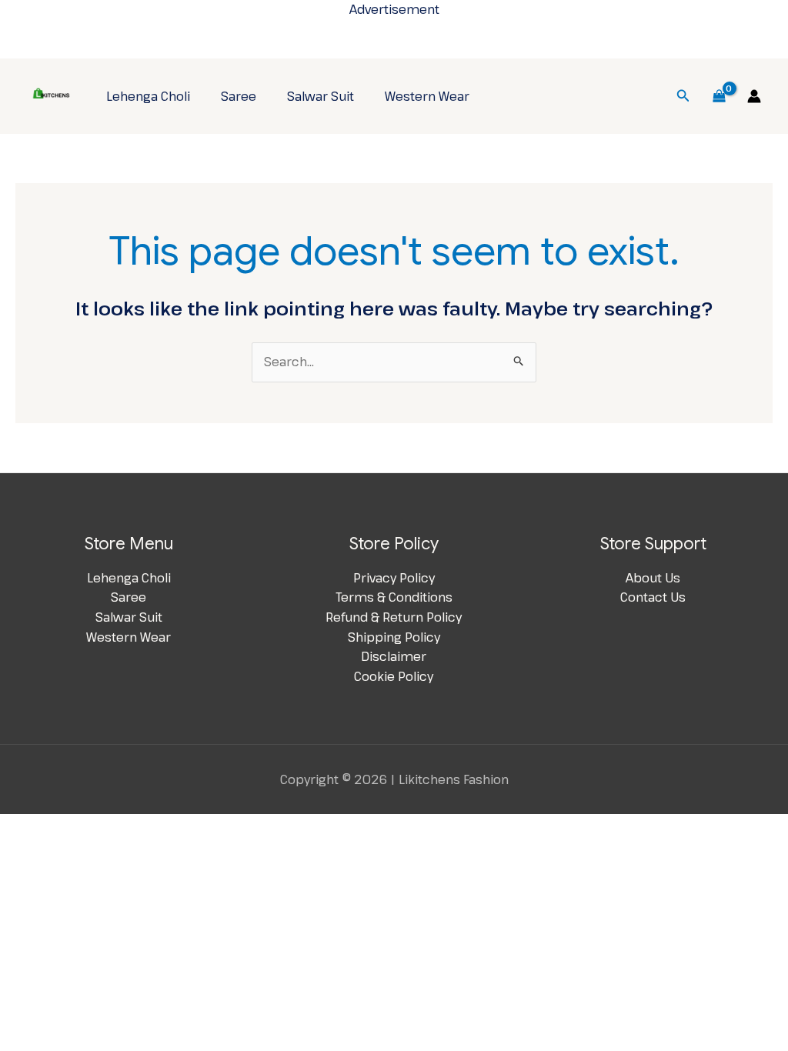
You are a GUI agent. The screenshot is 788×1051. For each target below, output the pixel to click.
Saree (238, 96)
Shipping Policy (394, 637)
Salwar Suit (320, 96)
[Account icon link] (754, 96)
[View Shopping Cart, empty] (719, 96)
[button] (683, 96)
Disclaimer (393, 656)
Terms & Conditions (394, 597)
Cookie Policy (393, 676)
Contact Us (653, 597)
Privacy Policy (394, 577)
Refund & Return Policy (394, 617)
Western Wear (427, 96)
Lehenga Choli (148, 96)
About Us (653, 577)
